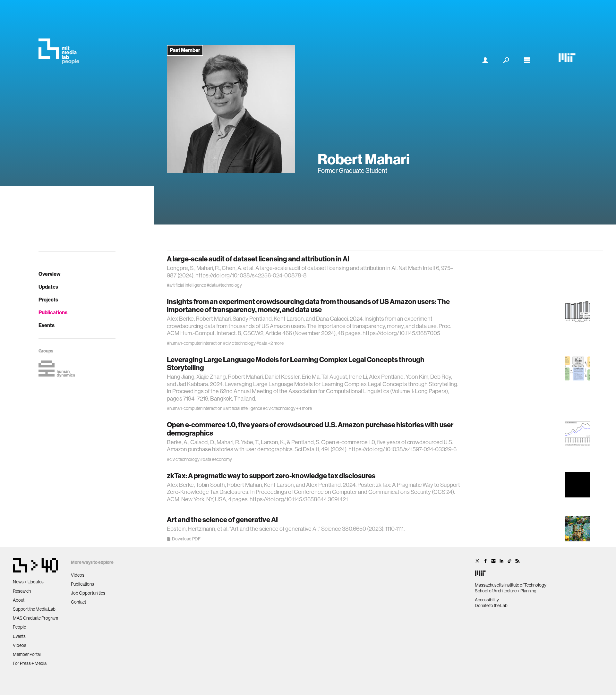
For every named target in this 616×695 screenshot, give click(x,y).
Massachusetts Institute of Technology (510, 585)
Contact (78, 602)
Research (22, 591)
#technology (230, 285)
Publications (52, 312)
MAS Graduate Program (35, 618)
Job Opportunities (88, 593)
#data (212, 285)
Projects (48, 300)
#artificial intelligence (186, 285)
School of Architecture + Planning (505, 590)
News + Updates (28, 581)
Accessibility (487, 599)
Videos (19, 645)
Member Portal (27, 654)
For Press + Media (30, 663)
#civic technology (239, 343)
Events (46, 325)
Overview (49, 274)
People (19, 627)
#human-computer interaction (194, 343)
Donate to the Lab (491, 605)
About (18, 600)
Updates (48, 287)
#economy (222, 459)
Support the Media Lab (34, 609)
